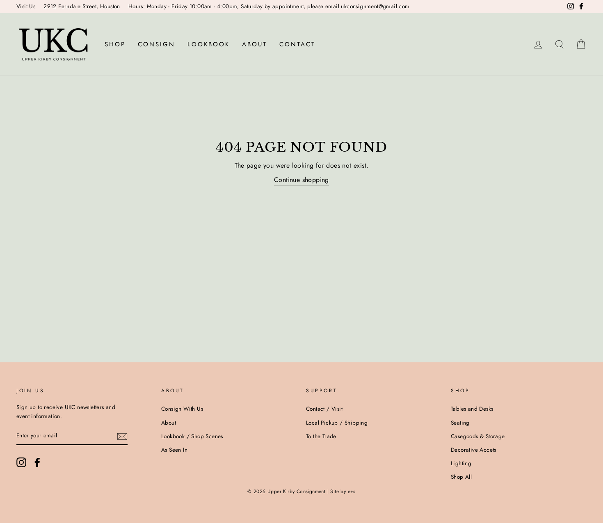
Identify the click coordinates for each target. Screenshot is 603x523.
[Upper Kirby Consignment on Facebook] (37, 462)
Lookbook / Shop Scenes (192, 436)
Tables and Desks (472, 409)
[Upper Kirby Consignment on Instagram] (21, 462)
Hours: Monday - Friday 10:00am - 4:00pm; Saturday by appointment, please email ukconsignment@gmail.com (269, 6)
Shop (115, 44)
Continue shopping (301, 179)
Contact (297, 44)
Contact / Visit (324, 409)
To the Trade (321, 436)
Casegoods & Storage (478, 436)
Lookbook (208, 44)
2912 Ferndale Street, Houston (81, 6)
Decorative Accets (473, 450)
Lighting (461, 463)
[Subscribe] (122, 436)
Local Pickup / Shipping (337, 422)
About (254, 44)
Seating (460, 422)
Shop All (461, 477)
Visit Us (25, 6)
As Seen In (174, 450)
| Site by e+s (341, 491)
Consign (156, 44)
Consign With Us (182, 409)
